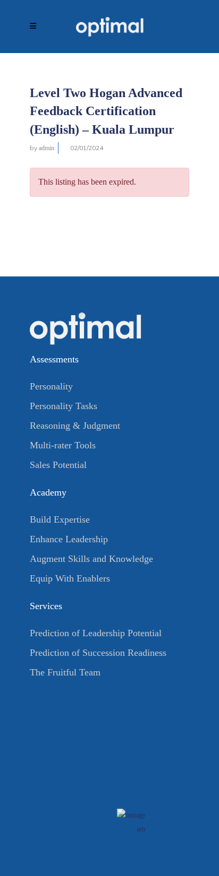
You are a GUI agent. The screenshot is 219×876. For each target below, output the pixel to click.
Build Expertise (60, 519)
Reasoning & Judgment (75, 425)
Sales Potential (58, 464)
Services (46, 606)
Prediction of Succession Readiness (98, 652)
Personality (51, 386)
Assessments (54, 359)
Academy (48, 492)
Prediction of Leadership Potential (96, 633)
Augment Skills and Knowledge (91, 558)
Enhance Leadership (69, 539)
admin (46, 148)
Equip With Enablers (70, 578)
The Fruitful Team (65, 672)
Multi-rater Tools (63, 445)
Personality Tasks (63, 406)
